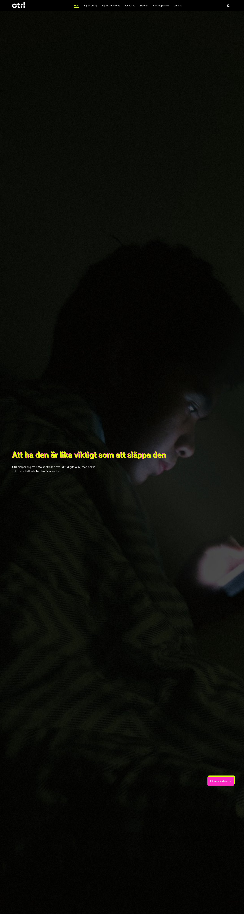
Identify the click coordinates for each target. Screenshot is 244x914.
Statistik (144, 5)
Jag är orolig (90, 5)
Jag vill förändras (111, 5)
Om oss (178, 5)
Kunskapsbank (161, 5)
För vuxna (130, 5)
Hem (76, 5)
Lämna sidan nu (220, 781)
